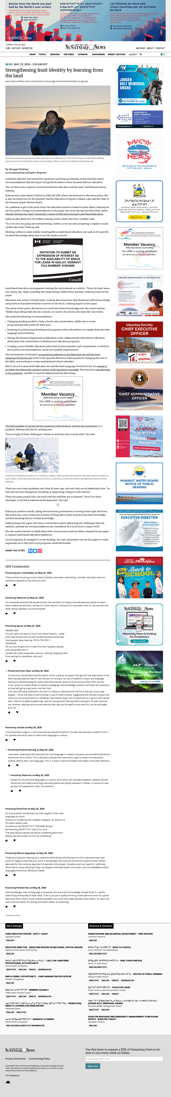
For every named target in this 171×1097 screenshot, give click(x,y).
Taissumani (98, 54)
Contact (160, 48)
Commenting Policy (39, 1058)
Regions (55, 54)
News (33, 54)
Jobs (8, 48)
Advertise (27, 48)
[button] (7, 1082)
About (150, 48)
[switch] (163, 54)
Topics (42, 54)
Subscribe (93, 1066)
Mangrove (15, 1075)
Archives (140, 48)
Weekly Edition (116, 54)
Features (69, 54)
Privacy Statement (15, 1058)
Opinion (83, 54)
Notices (16, 48)
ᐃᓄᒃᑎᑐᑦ (133, 54)
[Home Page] (85, 47)
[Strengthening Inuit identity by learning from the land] (57, 120)
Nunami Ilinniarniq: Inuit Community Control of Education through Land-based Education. (54, 214)
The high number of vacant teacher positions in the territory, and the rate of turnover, (51, 426)
